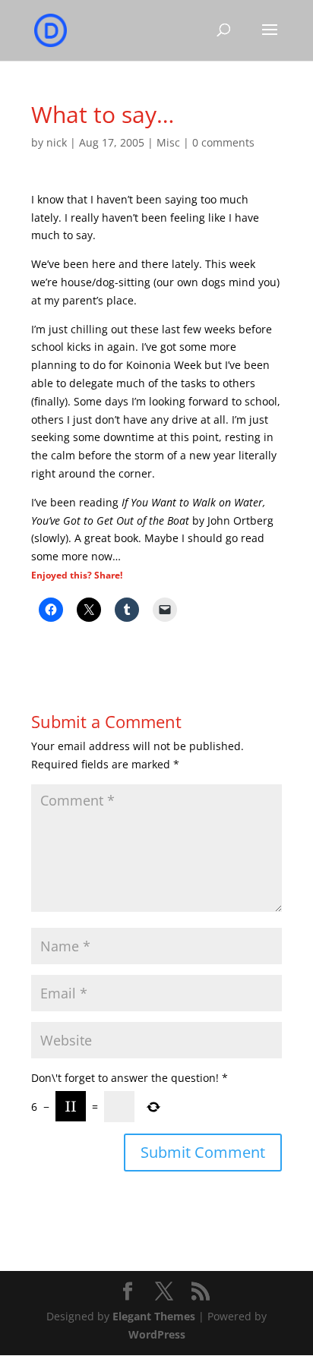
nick (56, 142)
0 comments (223, 142)
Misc (168, 142)
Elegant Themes (153, 1316)
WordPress (156, 1334)
